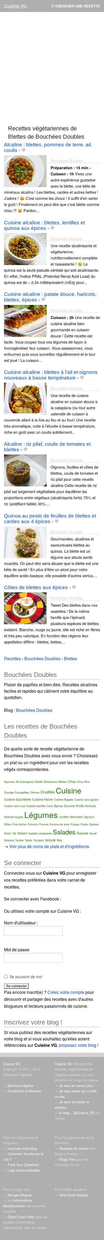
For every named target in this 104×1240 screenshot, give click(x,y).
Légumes (41, 814)
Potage (74, 824)
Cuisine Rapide (63, 799)
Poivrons (32, 824)
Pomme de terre (59, 824)
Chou (72, 781)
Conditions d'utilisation (25, 1090)
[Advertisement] (52, 68)
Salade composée (40, 833)
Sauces (82, 833)
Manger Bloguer (20, 1194)
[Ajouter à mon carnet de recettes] (24, 150)
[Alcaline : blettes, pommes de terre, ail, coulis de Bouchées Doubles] (25, 170)
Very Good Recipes (73, 1194)
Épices (58, 806)
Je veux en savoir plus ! (77, 1085)
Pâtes (7, 824)
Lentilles (64, 817)
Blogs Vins (67, 1159)
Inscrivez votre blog (22, 1148)
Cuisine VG (15, 6)
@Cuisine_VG (84, 1112)
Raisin (7, 833)
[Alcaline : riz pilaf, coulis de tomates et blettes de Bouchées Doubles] (25, 470)
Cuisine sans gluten (86, 799)
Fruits (80, 805)
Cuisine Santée (36, 806)
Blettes (62, 782)
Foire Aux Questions (23, 1164)
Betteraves (50, 782)
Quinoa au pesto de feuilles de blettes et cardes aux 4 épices (50, 518)
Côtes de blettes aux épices (36, 587)
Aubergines (27, 782)
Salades (64, 831)
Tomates (38, 840)
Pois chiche (19, 824)
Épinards (69, 806)
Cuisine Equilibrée (17, 799)
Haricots (90, 806)
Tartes (28, 840)
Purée (84, 824)
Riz (14, 833)
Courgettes (22, 792)
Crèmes (34, 792)
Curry (50, 806)
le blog (64, 1112)
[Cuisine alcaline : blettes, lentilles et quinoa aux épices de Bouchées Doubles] (25, 248)
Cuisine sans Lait (14, 806)
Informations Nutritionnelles (17, 1203)
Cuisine (68, 790)
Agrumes (9, 782)
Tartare (19, 840)
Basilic (39, 782)
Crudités (48, 792)
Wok (59, 840)
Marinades (76, 817)
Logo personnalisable (24, 1170)
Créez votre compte (65, 992)
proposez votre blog (77, 1045)
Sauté (93, 833)
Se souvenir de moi (26, 976)
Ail (17, 782)
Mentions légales (20, 1085)
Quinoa (93, 824)
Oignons (89, 817)
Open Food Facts (21, 1216)
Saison (22, 833)
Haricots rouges (13, 817)
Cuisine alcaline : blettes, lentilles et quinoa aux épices (44, 225)
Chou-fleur (83, 782)
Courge (9, 792)
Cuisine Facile (42, 799)
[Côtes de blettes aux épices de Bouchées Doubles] (25, 608)
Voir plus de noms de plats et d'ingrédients (49, 846)
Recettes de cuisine (74, 1148)
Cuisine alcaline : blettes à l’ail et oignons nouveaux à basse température (51, 375)
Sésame (9, 840)
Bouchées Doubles (67, 160)
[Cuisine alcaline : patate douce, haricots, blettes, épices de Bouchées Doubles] (25, 320)
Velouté (50, 840)
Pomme (44, 824)
